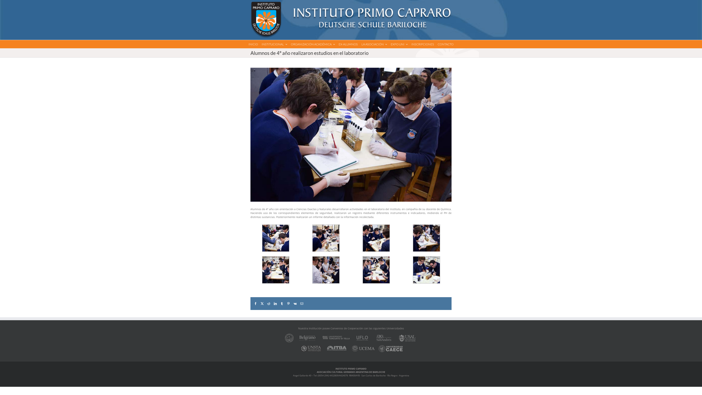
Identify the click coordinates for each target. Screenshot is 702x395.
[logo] (351, 3)
